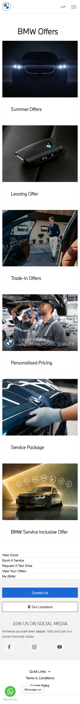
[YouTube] (59, 647)
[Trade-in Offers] (40, 238)
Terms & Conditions (40, 678)
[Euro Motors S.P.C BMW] (6, 6)
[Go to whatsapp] (10, 691)
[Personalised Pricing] (40, 322)
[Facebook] (9, 647)
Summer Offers (26, 109)
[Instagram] (34, 647)
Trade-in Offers (26, 278)
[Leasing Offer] (40, 153)
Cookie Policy (40, 685)
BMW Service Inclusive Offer (39, 532)
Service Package (27, 447)
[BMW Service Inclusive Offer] (40, 491)
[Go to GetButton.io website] (10, 699)
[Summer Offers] (40, 69)
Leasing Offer (24, 194)
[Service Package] (40, 407)
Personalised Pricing (31, 362)
